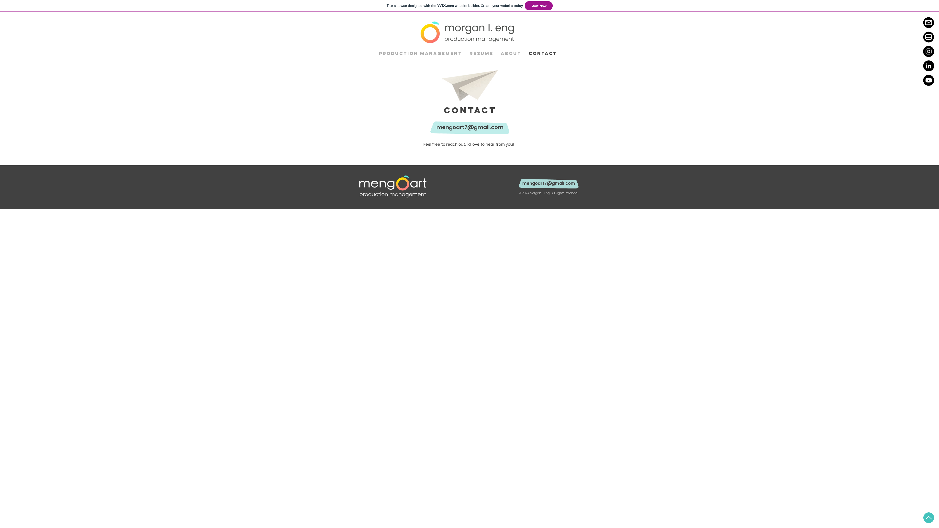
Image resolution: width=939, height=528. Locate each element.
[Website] (928, 37)
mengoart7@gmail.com (469, 127)
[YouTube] (928, 80)
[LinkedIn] (928, 65)
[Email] (928, 22)
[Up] (928, 517)
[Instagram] (928, 51)
